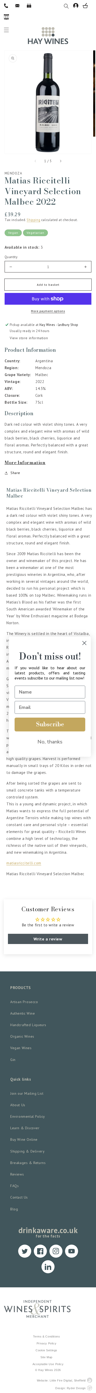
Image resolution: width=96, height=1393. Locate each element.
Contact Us (19, 1197)
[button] (68, 5)
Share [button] (15, 472)
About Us (17, 1105)
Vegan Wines (21, 1048)
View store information (29, 338)
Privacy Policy (46, 1343)
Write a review (48, 938)
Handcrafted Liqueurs (28, 1025)
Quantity (11, 257)
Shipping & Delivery (27, 1151)
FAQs (14, 1185)
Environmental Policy (27, 1116)
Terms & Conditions (46, 1336)
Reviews (17, 1174)
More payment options (48, 311)
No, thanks (49, 741)
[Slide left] (35, 161)
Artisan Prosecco (24, 1002)
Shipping (33, 220)
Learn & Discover (25, 1128)
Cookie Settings (46, 1350)
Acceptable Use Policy (48, 1364)
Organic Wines (22, 1036)
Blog (14, 1209)
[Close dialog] (84, 643)
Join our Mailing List (27, 1093)
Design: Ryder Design (70, 1388)
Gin (13, 1059)
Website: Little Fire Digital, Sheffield (61, 1380)
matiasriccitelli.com (23, 863)
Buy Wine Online (24, 1139)
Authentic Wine (22, 1013)
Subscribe (50, 724)
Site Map (46, 1357)
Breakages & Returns (28, 1162)
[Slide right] (60, 161)
